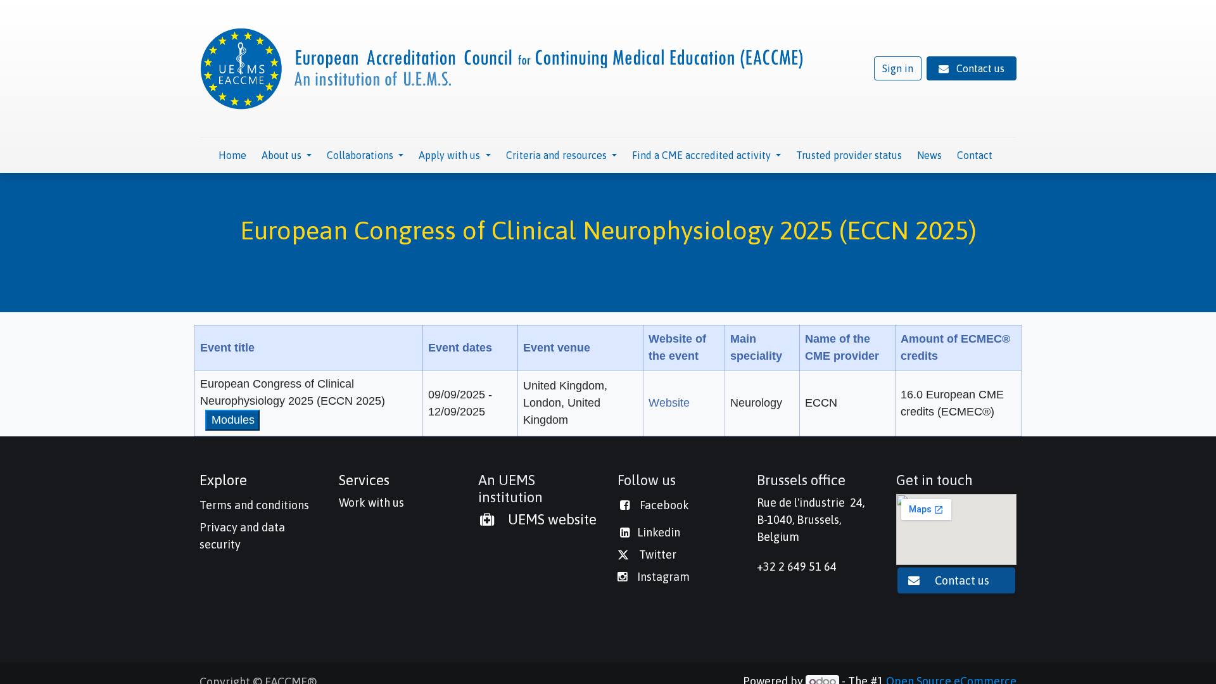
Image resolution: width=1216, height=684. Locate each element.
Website (669, 402)
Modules (233, 420)
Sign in (897, 68)
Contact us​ (963, 580)
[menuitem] (232, 155)
